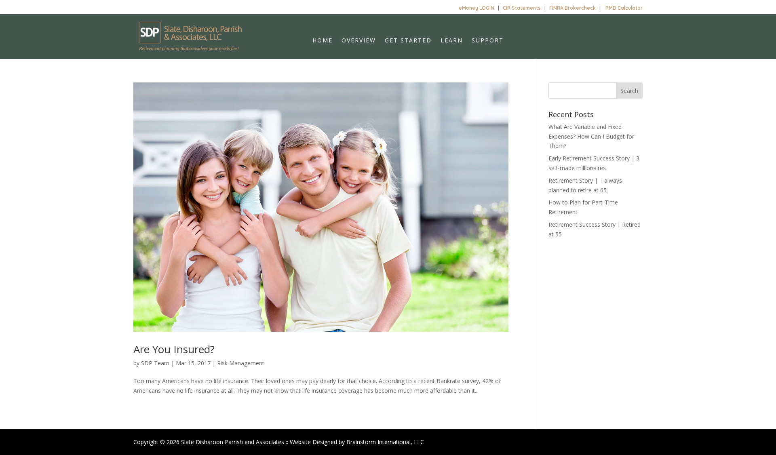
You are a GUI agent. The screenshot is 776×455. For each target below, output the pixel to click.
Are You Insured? (174, 349)
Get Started (408, 41)
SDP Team (155, 363)
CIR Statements (522, 8)
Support (488, 41)
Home (322, 41)
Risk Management (240, 363)
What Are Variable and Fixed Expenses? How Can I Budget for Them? (591, 136)
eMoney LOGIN (476, 8)
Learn (452, 41)
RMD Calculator (624, 8)
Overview (359, 41)
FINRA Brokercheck (572, 8)
